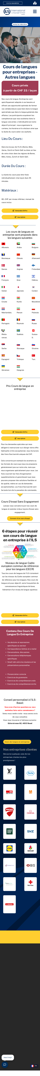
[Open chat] (5, 1064)
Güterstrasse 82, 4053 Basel (20, 723)
